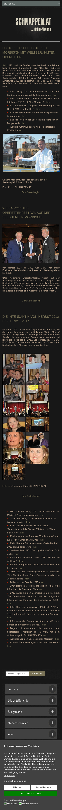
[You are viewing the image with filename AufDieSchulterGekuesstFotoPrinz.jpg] (13, 409)
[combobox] (17, 673)
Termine (13, 689)
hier (55, 95)
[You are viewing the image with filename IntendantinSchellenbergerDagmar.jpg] (13, 424)
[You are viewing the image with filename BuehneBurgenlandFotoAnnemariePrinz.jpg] (37, 409)
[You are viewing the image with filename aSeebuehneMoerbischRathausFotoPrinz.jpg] (13, 472)
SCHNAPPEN (37, 674)
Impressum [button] (9, 775)
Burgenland (15, 711)
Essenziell (12, 803)
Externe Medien (30, 803)
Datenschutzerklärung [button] (15, 781)
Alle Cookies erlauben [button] (31, 793)
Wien (11, 734)
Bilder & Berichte (18, 700)
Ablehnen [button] (17, 787)
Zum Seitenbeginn (31, 192)
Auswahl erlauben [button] (44, 787)
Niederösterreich (18, 723)
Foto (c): (6, 486)
